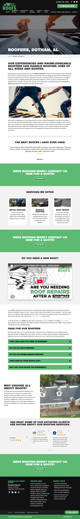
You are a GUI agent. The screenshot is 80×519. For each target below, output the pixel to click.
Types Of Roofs (39, 11)
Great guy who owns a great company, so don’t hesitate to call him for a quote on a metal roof (40, 440)
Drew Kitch (59, 431)
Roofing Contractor (32, 512)
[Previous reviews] (31, 439)
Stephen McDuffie (41, 431)
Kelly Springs (64, 321)
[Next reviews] (70, 439)
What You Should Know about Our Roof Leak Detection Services (61, 497)
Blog (63, 12)
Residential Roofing (15, 11)
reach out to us (36, 316)
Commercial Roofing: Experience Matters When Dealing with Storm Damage (62, 485)
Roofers (10, 512)
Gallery (59, 12)
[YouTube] (74, 2)
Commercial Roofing (24, 11)
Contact (74, 12)
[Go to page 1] (49, 450)
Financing (67, 6)
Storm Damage (32, 11)
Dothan (45, 321)
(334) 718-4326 (63, 2)
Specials (67, 12)
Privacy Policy (67, 517)
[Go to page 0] (48, 450)
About (7, 12)
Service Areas (46, 11)
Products (53, 12)
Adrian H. (40, 159)
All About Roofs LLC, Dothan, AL (22, 517)
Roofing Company (20, 512)
